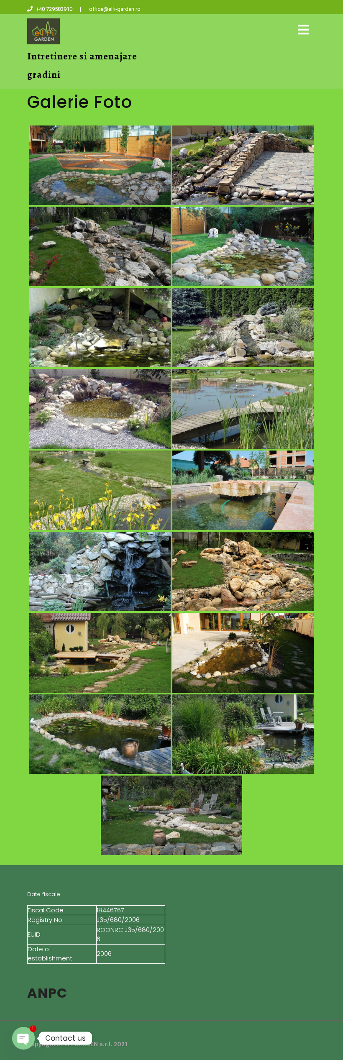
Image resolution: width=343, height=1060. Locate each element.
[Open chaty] (23, 1038)
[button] (303, 29)
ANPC (47, 992)
